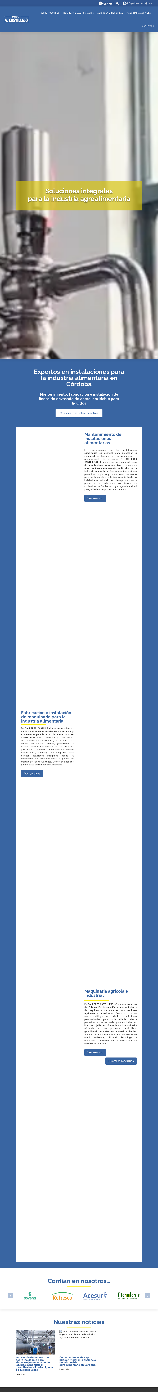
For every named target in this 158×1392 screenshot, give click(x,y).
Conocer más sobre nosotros (79, 413)
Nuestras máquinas (121, 1061)
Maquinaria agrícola (139, 13)
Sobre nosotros (50, 13)
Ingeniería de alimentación (78, 13)
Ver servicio (95, 498)
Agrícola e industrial (110, 13)
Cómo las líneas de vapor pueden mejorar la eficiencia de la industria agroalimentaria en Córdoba (77, 1361)
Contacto (148, 26)
